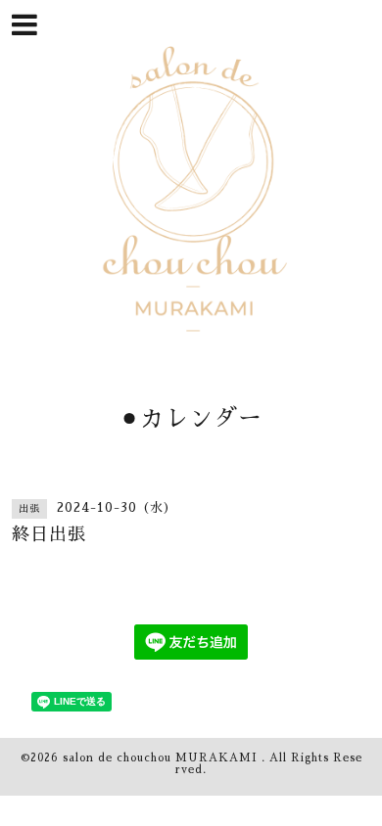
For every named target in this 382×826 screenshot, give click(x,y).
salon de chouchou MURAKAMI (162, 758)
